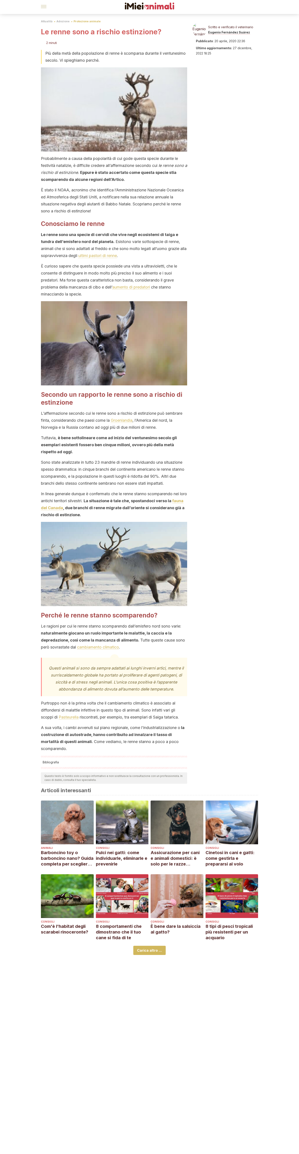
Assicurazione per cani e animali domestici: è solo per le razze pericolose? (175, 858)
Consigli (102, 848)
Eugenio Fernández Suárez (229, 32)
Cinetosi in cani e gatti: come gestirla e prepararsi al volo (230, 858)
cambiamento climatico (98, 647)
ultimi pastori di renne (97, 255)
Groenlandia (121, 420)
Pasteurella (69, 717)
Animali (47, 848)
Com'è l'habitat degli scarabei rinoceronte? (64, 929)
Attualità (47, 21)
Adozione (63, 21)
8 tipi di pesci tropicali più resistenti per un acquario (229, 932)
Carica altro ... (149, 950)
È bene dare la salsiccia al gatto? (176, 929)
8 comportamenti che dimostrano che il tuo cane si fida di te (119, 932)
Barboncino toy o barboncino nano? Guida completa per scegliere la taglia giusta (67, 858)
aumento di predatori (131, 287)
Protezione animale (87, 21)
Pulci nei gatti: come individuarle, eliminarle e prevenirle (121, 858)
